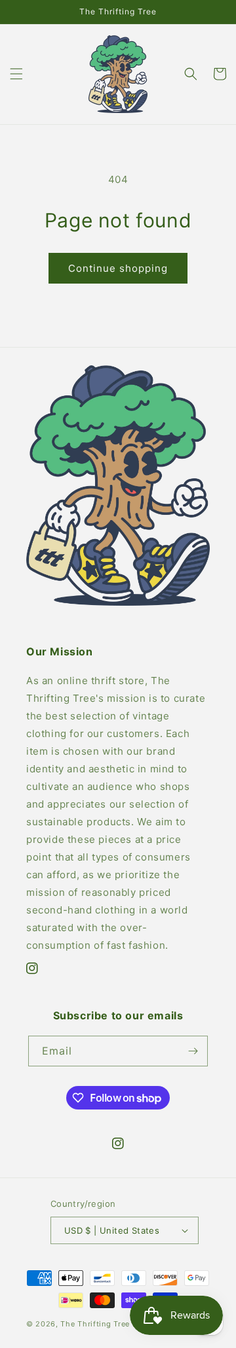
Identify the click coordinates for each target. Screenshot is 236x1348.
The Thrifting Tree (95, 1323)
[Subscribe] (192, 1051)
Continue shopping (118, 268)
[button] (16, 73)
